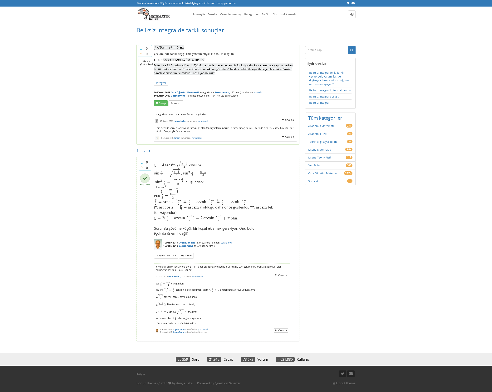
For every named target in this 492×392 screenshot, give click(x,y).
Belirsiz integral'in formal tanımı (330, 90)
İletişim (140, 374)
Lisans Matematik (319, 149)
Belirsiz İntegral (319, 102)
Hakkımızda (288, 14)
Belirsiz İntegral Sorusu (324, 96)
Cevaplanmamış (230, 14)
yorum (177, 103)
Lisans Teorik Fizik (319, 157)
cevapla (289, 120)
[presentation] (169, 47)
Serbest (313, 181)
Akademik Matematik (321, 126)
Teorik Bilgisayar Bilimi (322, 141)
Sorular (212, 14)
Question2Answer (228, 383)
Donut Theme (146, 383)
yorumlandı (203, 121)
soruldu (258, 92)
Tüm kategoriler (325, 118)
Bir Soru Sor (270, 14)
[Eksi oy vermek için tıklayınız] (141, 53)
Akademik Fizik (317, 134)
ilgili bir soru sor (167, 255)
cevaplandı (226, 242)
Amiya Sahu (184, 383)
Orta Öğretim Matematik (185, 92)
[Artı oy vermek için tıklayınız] (141, 49)
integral (161, 83)
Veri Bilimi (314, 165)
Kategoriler (251, 14)
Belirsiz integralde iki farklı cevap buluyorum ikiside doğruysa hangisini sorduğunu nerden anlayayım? (329, 78)
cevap (162, 103)
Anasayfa (199, 14)
